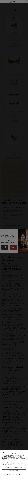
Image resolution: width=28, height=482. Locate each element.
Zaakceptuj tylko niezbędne (14, 467)
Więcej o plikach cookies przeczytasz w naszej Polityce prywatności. (12, 464)
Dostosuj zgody (14, 470)
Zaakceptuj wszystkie (14, 474)
